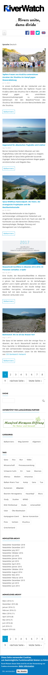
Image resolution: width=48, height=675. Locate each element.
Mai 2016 (6, 620)
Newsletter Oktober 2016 (12, 553)
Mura (40, 493)
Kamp (25, 482)
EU (21, 471)
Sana (34, 482)
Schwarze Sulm (10, 471)
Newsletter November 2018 (13, 545)
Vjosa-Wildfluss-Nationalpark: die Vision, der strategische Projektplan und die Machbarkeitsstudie (21, 204)
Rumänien (8, 488)
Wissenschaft (9, 465)
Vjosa (6, 459)
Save (28, 471)
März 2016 (6, 613)
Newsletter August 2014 (12, 572)
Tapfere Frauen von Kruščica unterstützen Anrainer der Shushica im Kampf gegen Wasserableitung (20, 77)
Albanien (20, 488)
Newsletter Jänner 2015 (12, 566)
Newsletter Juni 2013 (11, 586)
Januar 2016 (7, 607)
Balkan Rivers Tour (11, 482)
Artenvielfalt (35, 505)
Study (6, 499)
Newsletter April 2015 (11, 564)
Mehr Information (26, 666)
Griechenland (9, 527)
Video (29, 459)
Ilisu (14, 459)
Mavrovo (37, 471)
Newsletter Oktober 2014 (12, 569)
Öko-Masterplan (18, 510)
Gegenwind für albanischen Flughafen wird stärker (23, 145)
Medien (17, 476)
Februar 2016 (7, 610)
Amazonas (28, 476)
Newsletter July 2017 (10, 550)
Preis (6, 522)
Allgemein (36, 442)
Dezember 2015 (8, 604)
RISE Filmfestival (10, 505)
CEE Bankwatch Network (16, 354)
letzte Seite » (35, 380)
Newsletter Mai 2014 (10, 575)
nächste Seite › (17, 380)
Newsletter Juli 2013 (10, 583)
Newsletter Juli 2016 (10, 556)
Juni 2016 (6, 623)
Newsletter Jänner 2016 (12, 558)
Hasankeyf (30, 493)
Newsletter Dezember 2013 (13, 580)
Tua (41, 482)
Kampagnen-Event (11, 516)
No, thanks (22, 671)
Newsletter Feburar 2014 (12, 577)
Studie (23, 505)
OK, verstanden (8, 671)
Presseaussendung (26, 465)
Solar (6, 510)
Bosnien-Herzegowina (13, 493)
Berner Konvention (30, 516)
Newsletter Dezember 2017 (13, 547)
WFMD (25, 499)
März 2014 (6, 601)
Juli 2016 (5, 626)
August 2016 (7, 629)
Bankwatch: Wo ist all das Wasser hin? (18, 334)
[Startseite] (24, 8)
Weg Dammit (23, 442)
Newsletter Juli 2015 (10, 561)
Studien (15, 499)
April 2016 (6, 616)
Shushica (26, 522)
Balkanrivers (9, 112)
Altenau (7, 476)
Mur (21, 459)
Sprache (5, 44)
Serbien (15, 522)
